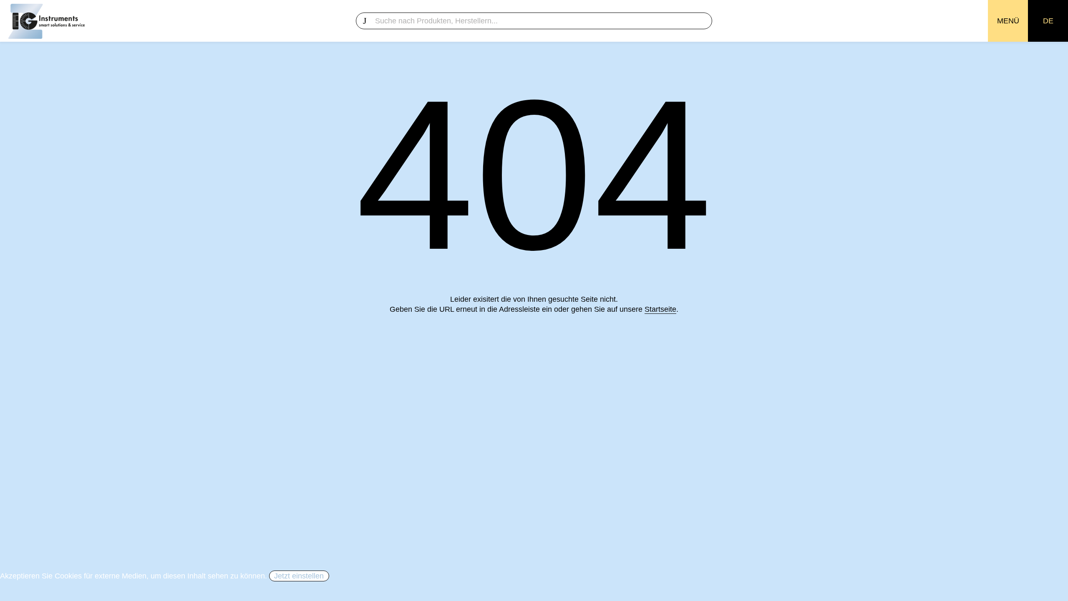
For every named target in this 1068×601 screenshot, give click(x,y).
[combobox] (534, 21)
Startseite (660, 309)
